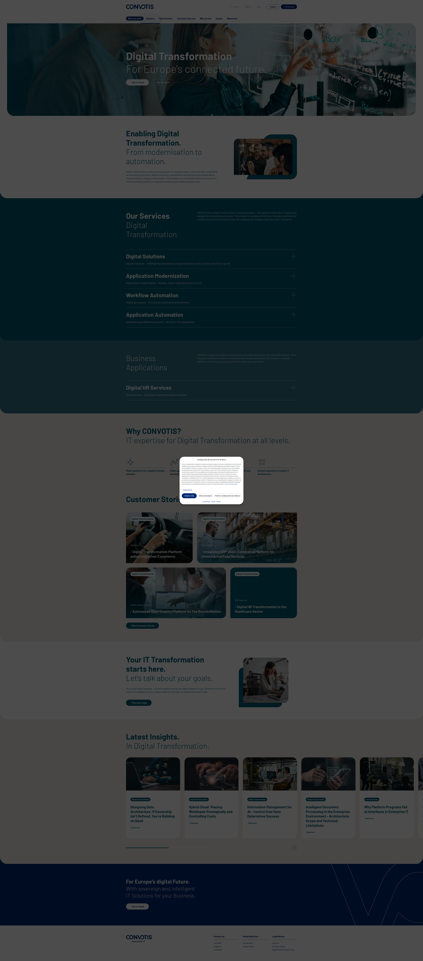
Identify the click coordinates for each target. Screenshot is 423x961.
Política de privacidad (230, 484)
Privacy (213, 501)
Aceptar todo (189, 496)
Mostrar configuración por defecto (227, 496)
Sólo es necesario (205, 496)
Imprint (219, 501)
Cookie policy (206, 501)
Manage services (187, 490)
